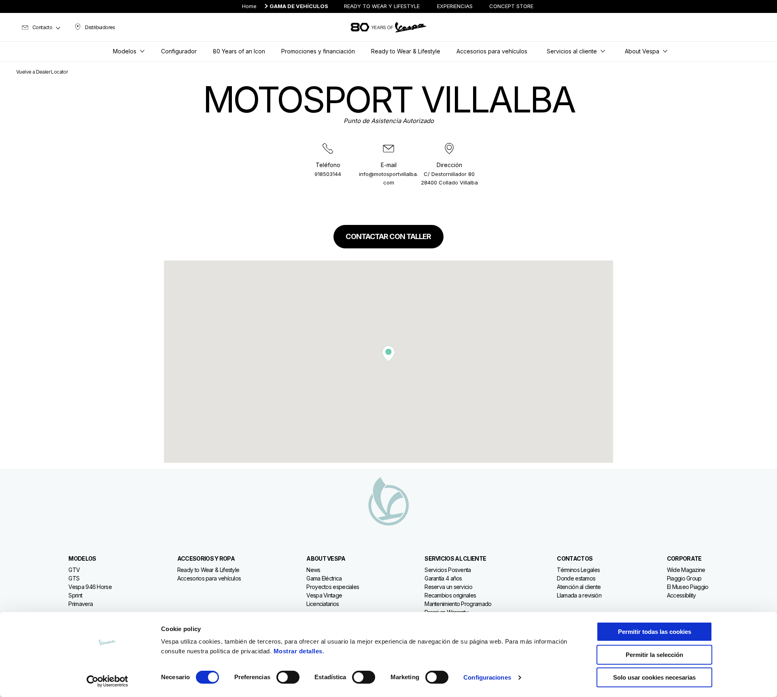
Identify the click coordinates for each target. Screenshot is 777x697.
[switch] (287, 677)
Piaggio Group (684, 578)
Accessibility (681, 595)
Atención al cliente (579, 586)
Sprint (75, 595)
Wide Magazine (686, 569)
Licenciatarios (322, 603)
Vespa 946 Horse (90, 586)
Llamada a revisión (579, 595)
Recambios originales (450, 595)
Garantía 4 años (443, 578)
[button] (388, 353)
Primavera (80, 603)
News (313, 569)
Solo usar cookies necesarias (654, 677)
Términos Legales (578, 569)
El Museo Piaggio (688, 586)
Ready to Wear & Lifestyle (208, 569)
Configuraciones (487, 677)
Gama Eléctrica (324, 578)
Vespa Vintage (324, 595)
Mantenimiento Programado (458, 603)
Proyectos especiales (332, 586)
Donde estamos (576, 578)
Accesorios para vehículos (209, 578)
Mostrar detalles (298, 651)
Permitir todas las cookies (654, 631)
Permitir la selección (654, 654)
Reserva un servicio (448, 586)
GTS (73, 578)
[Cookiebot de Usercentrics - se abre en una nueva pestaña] (107, 681)
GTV (74, 569)
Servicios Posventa (448, 569)
